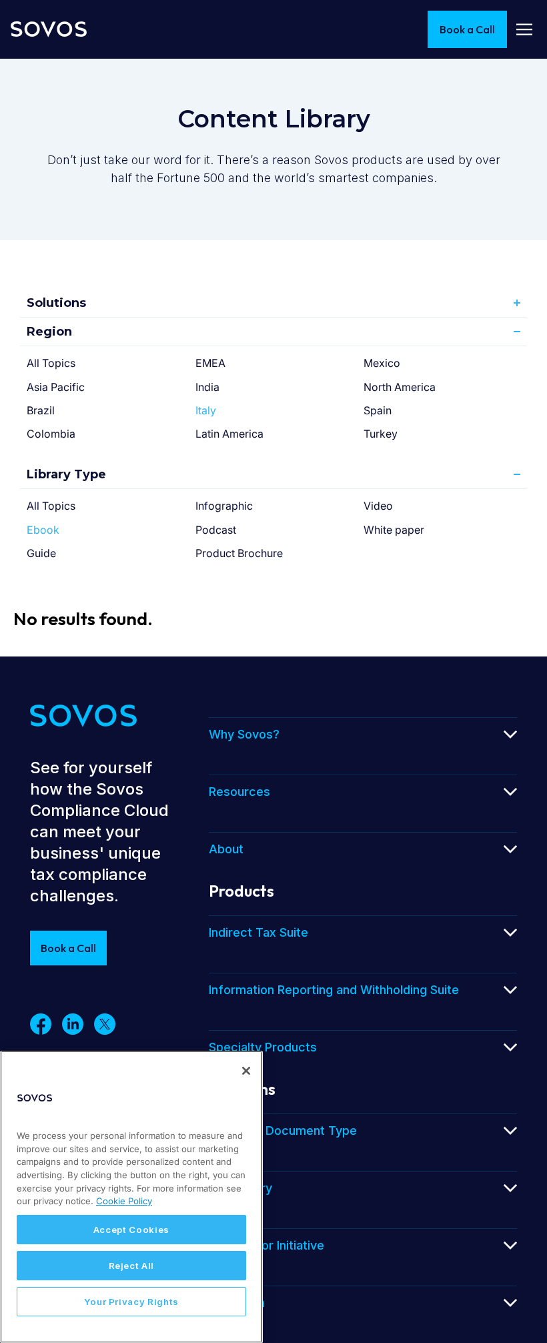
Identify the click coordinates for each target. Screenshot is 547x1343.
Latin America (229, 433)
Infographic (224, 505)
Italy (205, 410)
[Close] (246, 1070)
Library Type (66, 474)
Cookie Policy (124, 1201)
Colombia (51, 433)
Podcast (215, 529)
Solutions (56, 303)
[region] (131, 1197)
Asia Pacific (56, 387)
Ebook (43, 529)
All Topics (51, 363)
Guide (41, 553)
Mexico (382, 363)
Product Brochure (239, 553)
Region (49, 331)
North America (400, 387)
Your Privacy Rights (131, 1301)
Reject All (132, 1265)
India (207, 387)
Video (378, 505)
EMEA (210, 363)
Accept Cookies (131, 1229)
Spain (378, 410)
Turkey (381, 433)
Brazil (41, 410)
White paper (394, 529)
